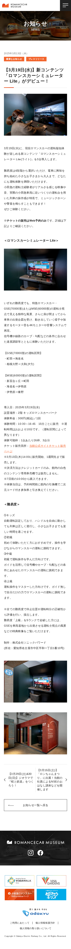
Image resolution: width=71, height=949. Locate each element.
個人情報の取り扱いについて (35, 928)
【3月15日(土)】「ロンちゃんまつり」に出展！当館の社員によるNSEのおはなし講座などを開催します (50, 780)
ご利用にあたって (19, 923)
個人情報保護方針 (45, 923)
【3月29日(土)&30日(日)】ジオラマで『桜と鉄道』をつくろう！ (21, 779)
